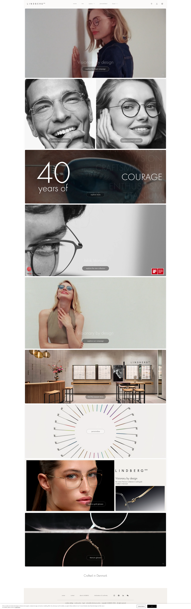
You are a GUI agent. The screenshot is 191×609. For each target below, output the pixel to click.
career (63, 595)
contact (72, 595)
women (75, 3)
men (83, 3)
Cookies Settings (69, 603)
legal (83, 603)
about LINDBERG (84, 595)
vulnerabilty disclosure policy (93, 603)
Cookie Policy (17, 607)
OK (152, 606)
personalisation (103, 3)
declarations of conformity (101, 595)
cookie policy (77, 603)
